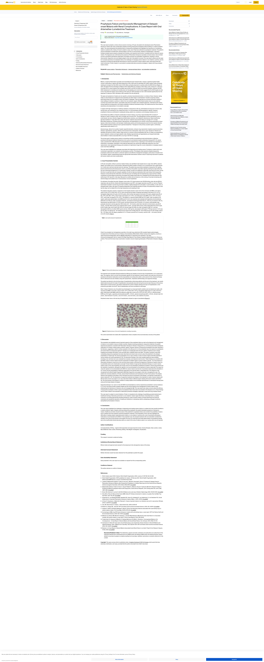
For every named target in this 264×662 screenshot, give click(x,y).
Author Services (62, 2)
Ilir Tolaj (102, 32)
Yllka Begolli (126, 32)
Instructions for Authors (26, 2)
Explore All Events (142, 7)
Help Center (40, 2)
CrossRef (133, 485)
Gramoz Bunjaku (110, 32)
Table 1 (112, 214)
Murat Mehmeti (120, 32)
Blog (46, 2)
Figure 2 (147, 298)
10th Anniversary (53, 2)
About (34, 2)
